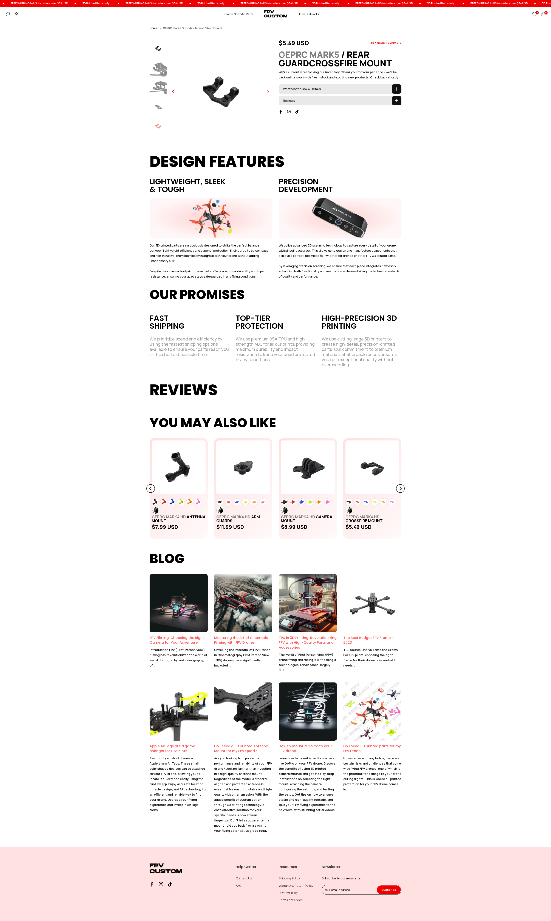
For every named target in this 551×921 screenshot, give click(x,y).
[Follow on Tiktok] (297, 112)
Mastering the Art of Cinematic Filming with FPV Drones (241, 640)
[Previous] (173, 91)
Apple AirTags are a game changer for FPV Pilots (172, 748)
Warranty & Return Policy (296, 886)
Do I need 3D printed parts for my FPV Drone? (372, 748)
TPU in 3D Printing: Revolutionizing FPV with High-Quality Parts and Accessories (308, 642)
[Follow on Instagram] (289, 112)
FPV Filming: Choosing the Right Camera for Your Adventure (177, 640)
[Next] (268, 91)
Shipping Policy (289, 878)
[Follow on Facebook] (281, 112)
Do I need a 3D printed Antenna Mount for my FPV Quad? (241, 748)
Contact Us (244, 878)
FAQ (238, 886)
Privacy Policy (288, 893)
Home (153, 28)
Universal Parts (308, 14)
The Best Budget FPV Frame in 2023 (369, 640)
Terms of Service (291, 900)
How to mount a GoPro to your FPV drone (305, 748)
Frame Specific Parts (239, 14)
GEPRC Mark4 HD (179, 518)
